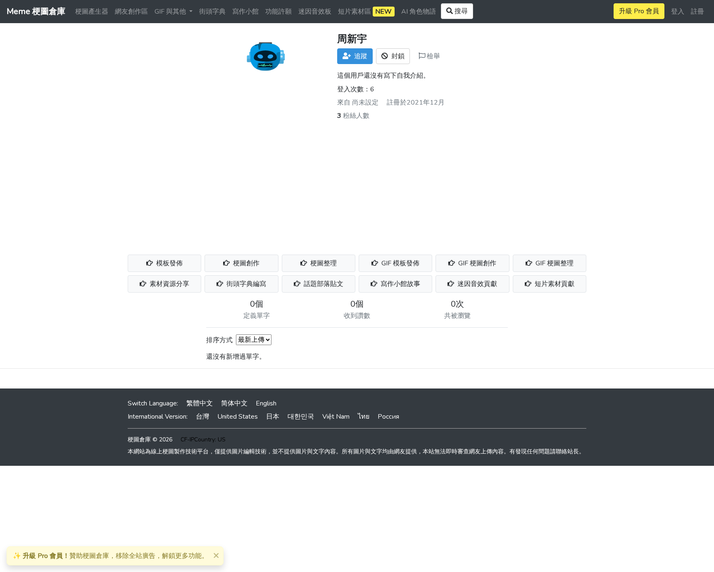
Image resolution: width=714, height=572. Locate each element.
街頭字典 (212, 11)
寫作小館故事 (399, 283)
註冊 (697, 11)
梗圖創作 (245, 263)
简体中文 (234, 403)
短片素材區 (365, 11)
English (266, 403)
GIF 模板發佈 (399, 263)
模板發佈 (169, 263)
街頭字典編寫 (245, 283)
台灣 (202, 416)
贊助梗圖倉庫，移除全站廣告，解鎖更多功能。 (110, 555)
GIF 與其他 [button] (171, 11)
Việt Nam (336, 416)
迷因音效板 (314, 11)
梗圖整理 (323, 263)
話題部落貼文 (322, 283)
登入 (677, 11)
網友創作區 (131, 11)
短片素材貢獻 (553, 283)
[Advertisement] (357, 183)
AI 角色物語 (418, 11)
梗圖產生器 (91, 11)
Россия (388, 416)
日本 (272, 416)
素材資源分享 (168, 283)
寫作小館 (245, 11)
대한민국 (301, 416)
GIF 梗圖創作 (476, 263)
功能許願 (278, 11)
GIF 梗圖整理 (554, 263)
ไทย (363, 416)
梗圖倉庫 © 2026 (150, 439)
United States (237, 416)
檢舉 (432, 56)
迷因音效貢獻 (476, 283)
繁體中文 (199, 403)
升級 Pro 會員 (639, 11)
